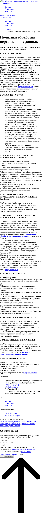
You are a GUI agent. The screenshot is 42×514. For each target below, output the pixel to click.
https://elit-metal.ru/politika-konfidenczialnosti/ (15, 353)
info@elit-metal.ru (6, 17)
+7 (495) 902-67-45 (7, 15)
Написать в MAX (12, 413)
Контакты (8, 11)
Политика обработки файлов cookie (17, 425)
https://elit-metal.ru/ (25, 87)
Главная (8, 29)
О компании (9, 9)
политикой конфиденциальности (25, 449)
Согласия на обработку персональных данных (18, 235)
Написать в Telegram (13, 415)
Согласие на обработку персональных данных (18, 423)
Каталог (8, 7)
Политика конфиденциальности (13, 422)
